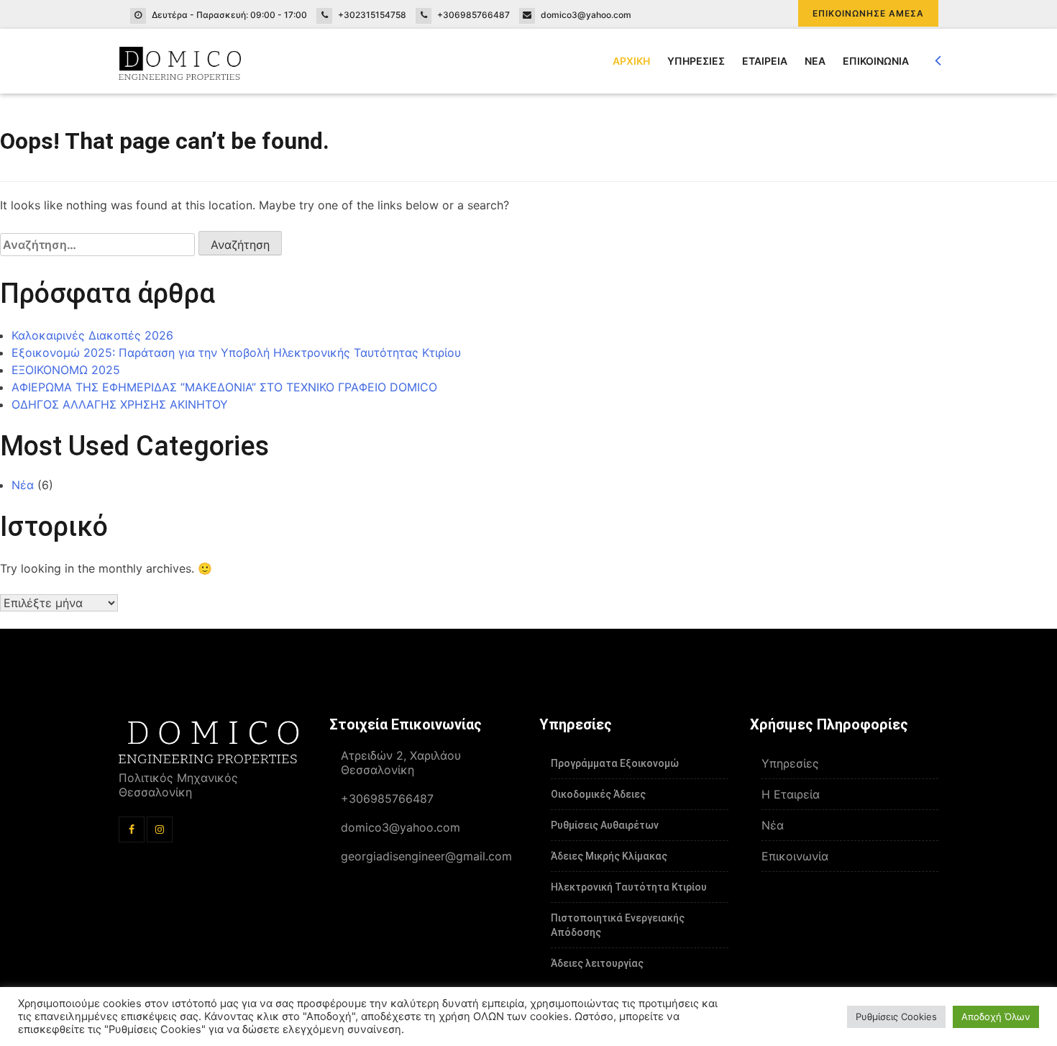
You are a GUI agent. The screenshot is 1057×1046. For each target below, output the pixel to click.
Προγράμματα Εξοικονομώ (615, 763)
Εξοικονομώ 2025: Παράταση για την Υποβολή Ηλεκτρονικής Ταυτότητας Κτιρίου (236, 352)
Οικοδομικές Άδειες (598, 794)
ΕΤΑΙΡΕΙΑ (764, 61)
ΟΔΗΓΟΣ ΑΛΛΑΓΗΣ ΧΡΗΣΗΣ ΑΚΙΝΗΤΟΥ (120, 404)
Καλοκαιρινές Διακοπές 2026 (92, 335)
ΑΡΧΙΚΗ (631, 61)
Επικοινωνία (794, 856)
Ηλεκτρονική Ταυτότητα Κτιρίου (629, 887)
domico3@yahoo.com (586, 14)
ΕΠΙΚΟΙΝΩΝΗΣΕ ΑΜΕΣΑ (868, 13)
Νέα (23, 485)
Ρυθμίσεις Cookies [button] (896, 1016)
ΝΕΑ (815, 61)
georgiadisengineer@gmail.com (426, 856)
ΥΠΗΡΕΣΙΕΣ (696, 61)
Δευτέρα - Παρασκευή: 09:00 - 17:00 (229, 14)
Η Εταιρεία (790, 794)
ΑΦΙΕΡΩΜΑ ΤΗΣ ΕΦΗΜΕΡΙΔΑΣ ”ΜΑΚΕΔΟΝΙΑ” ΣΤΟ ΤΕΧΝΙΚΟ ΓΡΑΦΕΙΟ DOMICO (224, 387)
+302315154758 (372, 14)
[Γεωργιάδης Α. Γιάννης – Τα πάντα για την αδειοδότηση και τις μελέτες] (180, 61)
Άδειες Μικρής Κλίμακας (609, 856)
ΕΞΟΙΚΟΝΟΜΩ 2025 (66, 370)
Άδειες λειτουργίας (597, 963)
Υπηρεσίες (790, 763)
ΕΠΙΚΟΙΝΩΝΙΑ (876, 61)
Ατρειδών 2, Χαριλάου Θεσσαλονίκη (401, 762)
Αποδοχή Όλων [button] (995, 1016)
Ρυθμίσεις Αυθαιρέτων (605, 825)
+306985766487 (473, 14)
